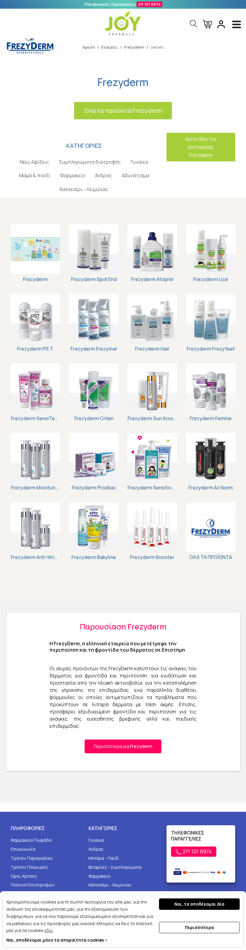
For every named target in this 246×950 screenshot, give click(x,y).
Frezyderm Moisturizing (35, 487)
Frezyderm (35, 279)
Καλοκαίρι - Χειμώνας (84, 189)
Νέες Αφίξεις (34, 162)
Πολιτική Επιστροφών (32, 885)
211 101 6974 (149, 4)
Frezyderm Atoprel (152, 279)
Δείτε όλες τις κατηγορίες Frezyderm (201, 147)
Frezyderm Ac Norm (210, 487)
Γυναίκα (139, 162)
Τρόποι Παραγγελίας (32, 858)
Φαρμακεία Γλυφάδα (31, 840)
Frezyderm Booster (152, 557)
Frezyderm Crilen (93, 418)
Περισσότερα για (123, 746)
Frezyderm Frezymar (93, 348)
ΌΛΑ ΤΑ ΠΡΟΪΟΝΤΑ (210, 557)
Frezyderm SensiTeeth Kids (35, 418)
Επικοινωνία (23, 849)
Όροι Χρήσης (24, 876)
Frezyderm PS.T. (35, 348)
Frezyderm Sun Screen (152, 418)
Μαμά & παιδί (34, 175)
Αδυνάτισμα (135, 175)
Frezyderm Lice (210, 279)
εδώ (48, 930)
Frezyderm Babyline (93, 557)
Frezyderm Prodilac (94, 487)
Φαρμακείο (72, 175)
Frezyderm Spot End (94, 279)
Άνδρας (103, 175)
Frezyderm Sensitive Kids (152, 487)
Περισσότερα (199, 927)
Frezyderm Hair (152, 348)
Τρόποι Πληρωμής (29, 867)
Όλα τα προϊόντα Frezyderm (123, 110)
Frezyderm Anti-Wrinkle (35, 557)
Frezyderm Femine (211, 418)
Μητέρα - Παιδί (103, 858)
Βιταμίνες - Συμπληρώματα (115, 867)
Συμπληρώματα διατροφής (90, 162)
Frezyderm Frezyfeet (211, 348)
